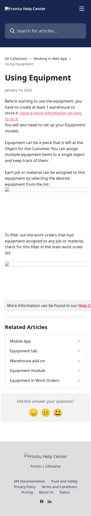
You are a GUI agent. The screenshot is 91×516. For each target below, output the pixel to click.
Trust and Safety (64, 481)
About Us (46, 492)
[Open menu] (81, 9)
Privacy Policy (25, 486)
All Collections (16, 58)
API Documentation (29, 481)
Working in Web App (50, 58)
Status (64, 492)
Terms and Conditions (59, 486)
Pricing (27, 492)
